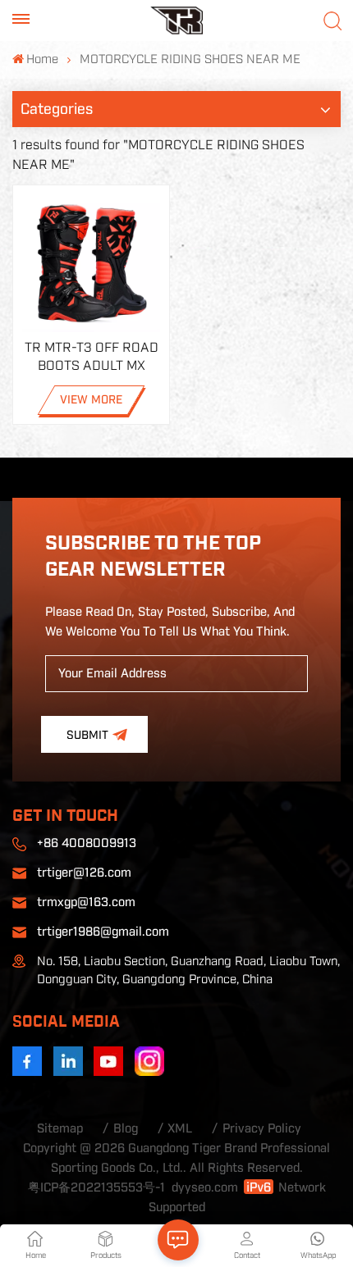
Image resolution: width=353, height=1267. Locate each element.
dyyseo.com (205, 1188)
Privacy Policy (261, 1129)
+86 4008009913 (86, 843)
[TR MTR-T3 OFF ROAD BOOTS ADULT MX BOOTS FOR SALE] (91, 263)
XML (179, 1129)
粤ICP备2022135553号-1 (96, 1188)
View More (91, 400)
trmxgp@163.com (86, 902)
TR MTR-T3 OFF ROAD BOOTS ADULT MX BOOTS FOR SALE (91, 358)
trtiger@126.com (84, 873)
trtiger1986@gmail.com (103, 932)
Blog (125, 1129)
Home (42, 59)
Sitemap (60, 1129)
